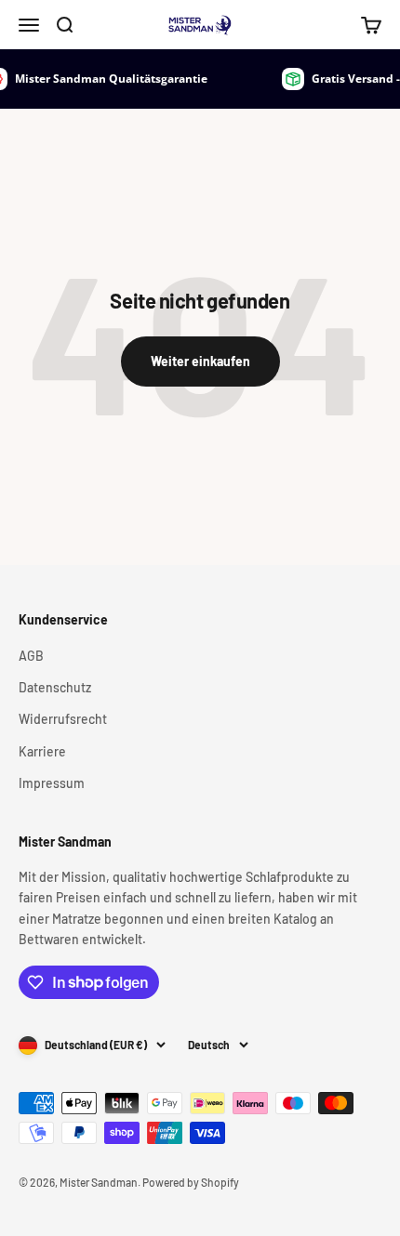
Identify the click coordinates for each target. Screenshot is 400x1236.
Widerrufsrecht (63, 719)
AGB (31, 656)
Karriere (42, 751)
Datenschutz (55, 687)
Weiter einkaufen (200, 361)
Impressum (52, 783)
